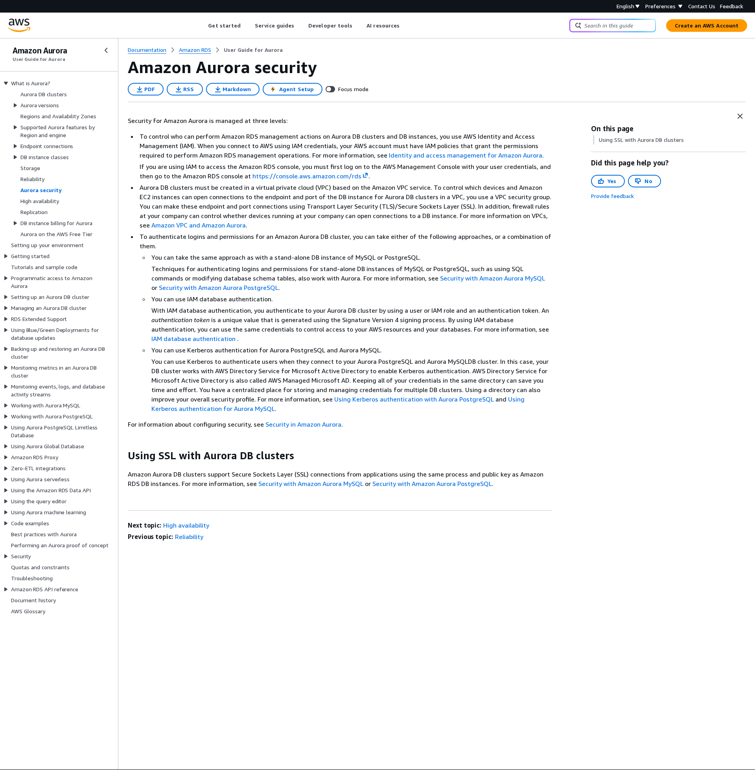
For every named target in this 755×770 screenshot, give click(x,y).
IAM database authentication (194, 339)
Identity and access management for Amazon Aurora (465, 155)
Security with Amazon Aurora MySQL (492, 278)
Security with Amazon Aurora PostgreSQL (218, 288)
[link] (253, 50)
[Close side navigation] (106, 50)
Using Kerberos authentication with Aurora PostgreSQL (414, 399)
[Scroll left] (202, 25)
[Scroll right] (406, 25)
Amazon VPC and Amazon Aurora (198, 225)
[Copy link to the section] (121, 456)
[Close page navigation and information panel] (740, 116)
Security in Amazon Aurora (303, 424)
